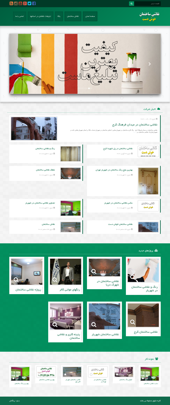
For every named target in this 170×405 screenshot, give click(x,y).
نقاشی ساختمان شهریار (105, 334)
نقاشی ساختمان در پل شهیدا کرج (118, 148)
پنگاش (12, 400)
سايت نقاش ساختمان (151, 383)
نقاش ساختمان (73, 16)
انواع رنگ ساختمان (125, 379)
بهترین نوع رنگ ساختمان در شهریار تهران (114, 170)
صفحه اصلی (90, 16)
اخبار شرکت (149, 109)
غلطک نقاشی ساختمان (45, 170)
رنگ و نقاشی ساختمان (45, 148)
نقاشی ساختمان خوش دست (120, 224)
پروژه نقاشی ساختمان (28, 289)
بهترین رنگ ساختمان (22, 383)
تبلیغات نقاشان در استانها (40, 16)
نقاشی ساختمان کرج (146, 331)
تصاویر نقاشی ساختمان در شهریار (40, 203)
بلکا (59, 16)
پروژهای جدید (146, 251)
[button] (20, 64)
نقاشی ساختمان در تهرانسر (100, 380)
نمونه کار (149, 359)
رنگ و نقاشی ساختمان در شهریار (144, 289)
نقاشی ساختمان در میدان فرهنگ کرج (134, 124)
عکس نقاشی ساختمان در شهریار (118, 203)
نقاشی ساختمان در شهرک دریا (108, 283)
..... (134, 132)
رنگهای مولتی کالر (70, 289)
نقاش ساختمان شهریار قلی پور (72, 380)
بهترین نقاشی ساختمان (46, 379)
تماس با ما (19, 16)
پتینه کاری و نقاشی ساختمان (68, 336)
